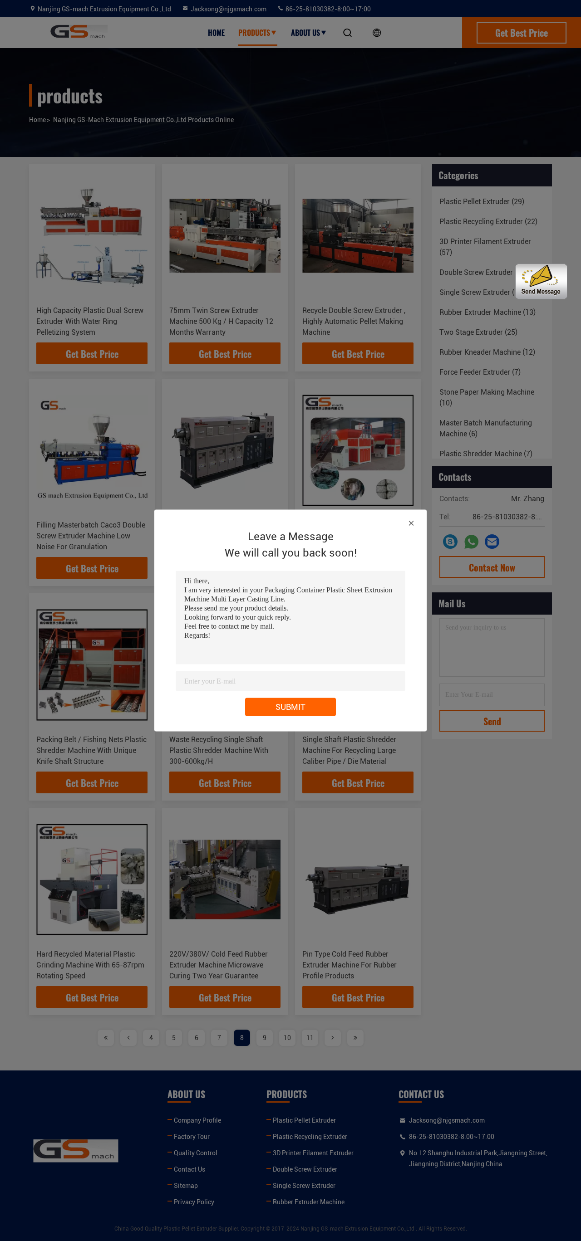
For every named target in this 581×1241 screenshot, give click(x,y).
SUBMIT (290, 707)
